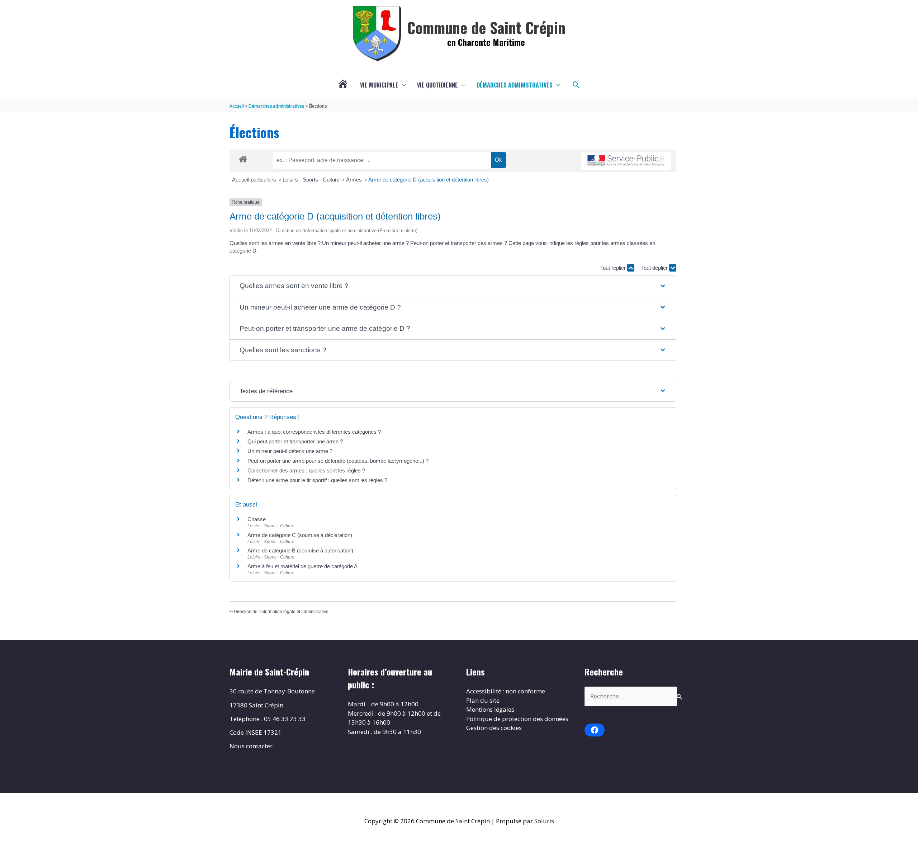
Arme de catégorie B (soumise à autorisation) (300, 550)
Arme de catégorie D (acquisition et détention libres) (428, 179)
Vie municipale (379, 85)
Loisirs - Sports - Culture (312, 179)
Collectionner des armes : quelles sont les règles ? (306, 470)
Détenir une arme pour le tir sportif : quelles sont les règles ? (317, 480)
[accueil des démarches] (243, 158)
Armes (354, 179)
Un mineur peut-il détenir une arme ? (289, 451)
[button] (576, 85)
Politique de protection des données (517, 719)
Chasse (256, 519)
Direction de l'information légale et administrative (281, 611)
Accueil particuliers (255, 179)
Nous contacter (251, 746)
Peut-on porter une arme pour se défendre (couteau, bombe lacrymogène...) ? (338, 461)
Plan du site (483, 700)
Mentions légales (490, 709)
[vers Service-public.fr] (626, 161)
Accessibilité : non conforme (505, 691)
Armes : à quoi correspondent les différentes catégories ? (314, 432)
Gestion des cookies (494, 728)
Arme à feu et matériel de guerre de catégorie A (302, 566)
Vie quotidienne (437, 85)
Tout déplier (655, 268)
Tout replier (613, 268)
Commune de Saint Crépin (486, 27)
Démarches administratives (515, 85)
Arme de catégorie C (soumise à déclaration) (299, 535)
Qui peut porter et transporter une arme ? (295, 441)
